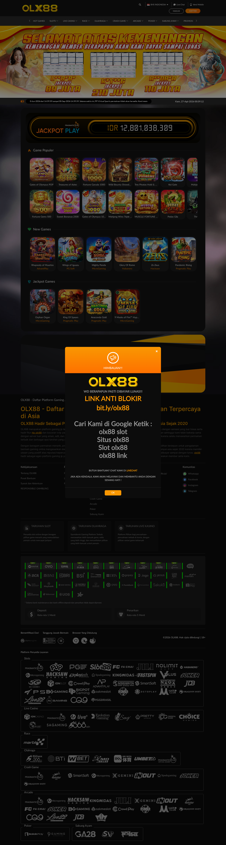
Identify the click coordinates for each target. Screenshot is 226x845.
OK (113, 493)
